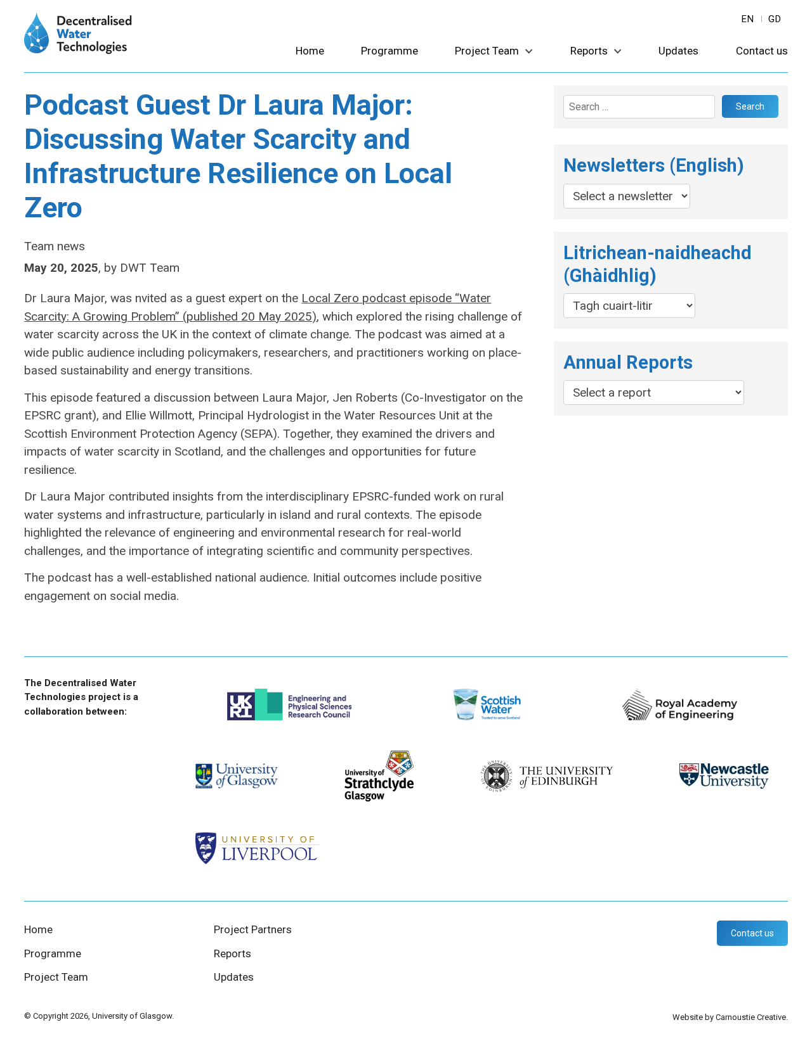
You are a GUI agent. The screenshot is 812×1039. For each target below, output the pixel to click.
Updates (678, 51)
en (748, 19)
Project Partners (253, 929)
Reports (589, 51)
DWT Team (150, 267)
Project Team (487, 51)
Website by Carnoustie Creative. (730, 1017)
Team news (54, 246)
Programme (389, 51)
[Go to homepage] (78, 50)
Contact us (762, 51)
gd (775, 19)
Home (310, 51)
